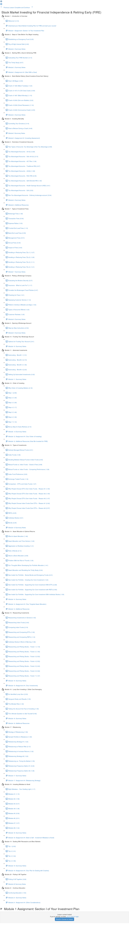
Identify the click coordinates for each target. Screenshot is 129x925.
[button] (1, 2)
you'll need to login (73, 917)
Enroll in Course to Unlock (64, 919)
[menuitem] (1, 5)
